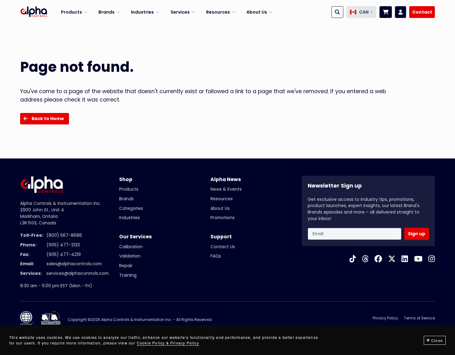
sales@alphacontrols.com (74, 264)
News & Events (226, 189)
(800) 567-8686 (64, 235)
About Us (220, 208)
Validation (130, 256)
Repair (125, 265)
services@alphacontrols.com (77, 273)
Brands (126, 199)
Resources (221, 199)
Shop (125, 179)
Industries (129, 217)
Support (221, 236)
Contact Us (222, 247)
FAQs (215, 256)
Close (437, 340)
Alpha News (225, 179)
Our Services (135, 236)
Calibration (131, 247)
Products (128, 189)
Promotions (222, 217)
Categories (131, 208)
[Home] (33, 12)
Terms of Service (419, 318)
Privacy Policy (385, 318)
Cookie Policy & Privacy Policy (168, 342)
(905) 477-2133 (63, 245)
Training (127, 275)
